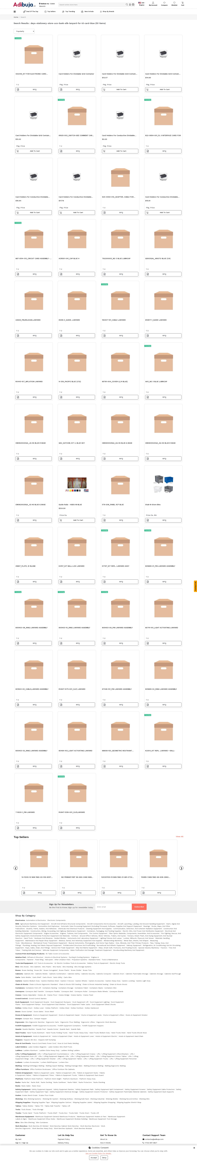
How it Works (105, 1143)
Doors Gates (38, 1011)
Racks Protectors (85, 1082)
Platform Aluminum (70, 1079)
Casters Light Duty (143, 981)
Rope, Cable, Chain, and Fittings (37, 948)
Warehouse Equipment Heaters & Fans (91, 1116)
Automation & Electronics (36, 920)
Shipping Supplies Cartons (61, 1102)
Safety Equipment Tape (39, 1092)
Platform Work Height (53, 1079)
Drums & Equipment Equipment (45, 1015)
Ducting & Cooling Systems (79, 957)
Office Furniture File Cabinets (63, 1069)
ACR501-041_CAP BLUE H (69, 258)
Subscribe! (139, 907)
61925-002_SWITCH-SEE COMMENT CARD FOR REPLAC (76, 136)
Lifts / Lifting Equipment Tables (69, 1059)
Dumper (18, 1018)
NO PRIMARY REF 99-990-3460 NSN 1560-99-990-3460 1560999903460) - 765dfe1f (77, 877)
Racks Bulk (35, 1082)
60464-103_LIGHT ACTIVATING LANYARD (75, 751)
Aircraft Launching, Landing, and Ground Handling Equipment (141, 924)
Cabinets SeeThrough (173, 974)
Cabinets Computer (103, 974)
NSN (17, 924)
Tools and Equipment (24, 963)
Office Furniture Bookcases (40, 1069)
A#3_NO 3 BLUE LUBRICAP (156, 382)
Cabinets (19, 974)
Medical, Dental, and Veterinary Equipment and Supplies (80, 940)
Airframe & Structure (35, 957)
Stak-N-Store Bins (153, 505)
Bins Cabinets (35, 967)
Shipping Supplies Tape (41, 1102)
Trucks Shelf (52, 1113)
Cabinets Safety (74, 974)
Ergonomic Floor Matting (70, 1022)
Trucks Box (63, 1113)
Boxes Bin (38, 970)
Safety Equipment (22, 1089)
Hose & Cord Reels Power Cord (44, 1043)
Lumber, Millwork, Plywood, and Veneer (138, 938)
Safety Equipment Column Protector (93, 1092)
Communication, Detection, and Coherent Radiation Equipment (137, 929)
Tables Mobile (27, 1106)
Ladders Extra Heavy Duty (49, 1050)
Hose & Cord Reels (23, 1043)
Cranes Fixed (88, 995)
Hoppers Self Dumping (47, 1040)
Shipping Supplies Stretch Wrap (129, 1102)
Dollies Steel (64, 1008)
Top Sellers (51, 11)
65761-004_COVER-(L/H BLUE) (115, 382)
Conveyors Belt (67, 991)
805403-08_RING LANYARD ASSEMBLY (31, 628)
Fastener (30, 960)
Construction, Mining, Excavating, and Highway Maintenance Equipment (58, 931)
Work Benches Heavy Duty (42, 1128)
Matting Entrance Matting (93, 1066)
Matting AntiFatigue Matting (33, 1066)
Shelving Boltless (66, 1099)
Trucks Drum (84, 1113)
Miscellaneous (26, 943)
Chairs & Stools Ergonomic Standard (43, 984)
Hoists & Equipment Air (42, 1036)
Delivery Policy (63, 1143)
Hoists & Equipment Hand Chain (131, 1036)
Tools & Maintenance (110, 960)
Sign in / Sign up (21, 1143)
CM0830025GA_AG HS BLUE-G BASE (117, 443)
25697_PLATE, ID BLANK (26, 566)
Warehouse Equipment (24, 1116)
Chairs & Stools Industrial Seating (95, 984)
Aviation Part (20, 957)
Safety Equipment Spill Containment (109, 1089)
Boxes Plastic (64, 970)
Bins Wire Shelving (27, 1122)
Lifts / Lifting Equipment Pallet (82, 1056)
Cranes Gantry (76, 995)
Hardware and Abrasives (43, 938)
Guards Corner (52, 1029)
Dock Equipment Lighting (99, 1002)
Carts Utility (57, 977)
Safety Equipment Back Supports (161, 1092)
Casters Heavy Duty (112, 981)
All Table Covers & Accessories (57, 954)
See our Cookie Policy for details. (98, 1153)
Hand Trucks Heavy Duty (78, 1033)
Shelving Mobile (112, 1099)
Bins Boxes (24, 967)
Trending (18, 38)
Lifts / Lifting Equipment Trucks (95, 1059)
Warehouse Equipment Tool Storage (103, 1119)
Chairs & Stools (21, 984)
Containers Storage (65, 988)
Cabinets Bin (29, 974)
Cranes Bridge (64, 995)
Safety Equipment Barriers (64, 1089)
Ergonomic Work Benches (106, 1022)
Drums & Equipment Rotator (137, 1015)
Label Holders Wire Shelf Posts (60, 1047)
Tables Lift (66, 1106)
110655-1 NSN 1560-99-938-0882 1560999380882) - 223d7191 (154, 877)
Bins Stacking (68, 967)
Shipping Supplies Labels (82, 1102)
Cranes (18, 995)
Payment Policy (64, 1139)
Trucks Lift (95, 1113)
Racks (17, 1082)
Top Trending (70, 11)
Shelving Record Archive (128, 1099)
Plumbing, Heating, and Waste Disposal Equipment (42, 945)
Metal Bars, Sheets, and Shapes (136, 940)
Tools (17, 1109)
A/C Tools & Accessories (43, 963)
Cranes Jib (42, 995)
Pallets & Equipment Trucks (66, 1075)
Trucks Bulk (73, 1113)
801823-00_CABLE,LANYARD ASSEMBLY (32, 689)
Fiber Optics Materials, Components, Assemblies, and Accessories (134, 933)
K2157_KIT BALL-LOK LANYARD (71, 566)
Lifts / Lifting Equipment (25, 1054)
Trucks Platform (40, 1113)
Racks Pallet (72, 1082)
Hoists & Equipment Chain (62, 1036)
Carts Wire (68, 977)
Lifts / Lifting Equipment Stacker (43, 1059)
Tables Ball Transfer (52, 1106)
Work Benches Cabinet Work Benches (64, 1126)
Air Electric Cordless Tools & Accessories (70, 963)
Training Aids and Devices (31, 950)
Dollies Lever (39, 1008)
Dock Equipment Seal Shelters (53, 1004)
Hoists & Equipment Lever (84, 1036)
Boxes (17, 970)
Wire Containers (42, 1122)
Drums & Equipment (23, 1015)
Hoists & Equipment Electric (106, 1036)
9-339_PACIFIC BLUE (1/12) (70, 382)
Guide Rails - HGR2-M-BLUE (70, 505)
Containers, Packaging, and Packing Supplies (104, 931)
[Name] (127, 4)
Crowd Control (21, 998)
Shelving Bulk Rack (81, 1099)
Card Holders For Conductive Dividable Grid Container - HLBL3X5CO (32, 197)
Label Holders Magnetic (37, 1047)
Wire (17, 1122)
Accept (94, 1158)
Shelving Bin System (50, 1099)
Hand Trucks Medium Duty (99, 1033)
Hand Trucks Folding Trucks (56, 1033)
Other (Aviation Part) (62, 960)
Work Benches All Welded (38, 1126)
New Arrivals (89, 11)
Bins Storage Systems (82, 967)
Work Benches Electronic (90, 1126)
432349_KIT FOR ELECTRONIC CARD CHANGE (31, 74)
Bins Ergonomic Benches (34, 1022)
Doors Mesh (49, 1011)
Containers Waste (96, 988)
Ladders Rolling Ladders (70, 1050)
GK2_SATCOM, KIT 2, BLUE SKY (72, 443)
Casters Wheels (81, 981)
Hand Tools (28, 938)
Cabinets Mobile (41, 974)
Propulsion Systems (79, 960)
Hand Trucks (20, 1033)
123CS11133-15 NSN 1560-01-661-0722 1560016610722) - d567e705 (116, 877)
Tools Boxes (26, 1109)
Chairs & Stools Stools (118, 984)
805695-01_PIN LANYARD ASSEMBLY (160, 566)
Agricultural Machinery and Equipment (34, 924)
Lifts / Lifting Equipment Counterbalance (53, 1054)
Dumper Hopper (40, 1018)
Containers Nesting (50, 988)
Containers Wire (110, 988)
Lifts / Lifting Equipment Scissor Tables (111, 1056)
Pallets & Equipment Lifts (66, 1073)
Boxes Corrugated (50, 970)
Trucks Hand (27, 1113)
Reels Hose (36, 1086)
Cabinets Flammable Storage (137, 974)
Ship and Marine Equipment (86, 948)
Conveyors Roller (81, 991)
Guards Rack (64, 1029)
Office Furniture (22, 1069)
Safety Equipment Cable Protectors (161, 1089)
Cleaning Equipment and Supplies (99, 929)
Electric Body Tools (117, 963)
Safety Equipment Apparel (42, 1089)
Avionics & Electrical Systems (56, 957)
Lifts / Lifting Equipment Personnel (123, 1059)
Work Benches (21, 1126)
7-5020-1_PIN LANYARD (25, 812)
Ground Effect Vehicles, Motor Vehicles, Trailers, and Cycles (103, 936)
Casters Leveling (128, 981)
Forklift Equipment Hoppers (93, 1026)
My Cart (18, 1139)
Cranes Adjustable (29, 995)
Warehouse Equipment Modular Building (72, 1119)
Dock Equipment (22, 1002)
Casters (18, 981)
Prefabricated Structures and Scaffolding (79, 945)
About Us (103, 1139)
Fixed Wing (39, 960)
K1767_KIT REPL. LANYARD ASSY (115, 566)
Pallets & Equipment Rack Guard (91, 1075)
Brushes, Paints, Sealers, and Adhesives (41, 929)
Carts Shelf (36, 977)
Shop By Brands (108, 11)
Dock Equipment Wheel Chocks (104, 1004)
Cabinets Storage (156, 974)
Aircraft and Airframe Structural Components (68, 924)
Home (16, 17)
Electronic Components (56, 920)
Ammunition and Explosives (48, 926)
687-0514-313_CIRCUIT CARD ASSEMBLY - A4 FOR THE (33, 259)
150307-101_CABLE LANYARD (114, 320)
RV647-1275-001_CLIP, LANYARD (72, 689)
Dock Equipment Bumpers (61, 1002)
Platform (19, 1079)
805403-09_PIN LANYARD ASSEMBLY (117, 628)
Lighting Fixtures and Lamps (111, 938)
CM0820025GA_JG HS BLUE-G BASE (31, 505)
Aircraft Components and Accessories (101, 924)
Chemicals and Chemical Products (71, 929)
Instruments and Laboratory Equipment (83, 938)
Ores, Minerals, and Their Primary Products (132, 943)
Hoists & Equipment (23, 1036)
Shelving (19, 1099)
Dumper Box (28, 1018)
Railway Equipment (134, 945)
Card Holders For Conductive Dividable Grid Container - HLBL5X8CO (75, 197)
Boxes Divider (76, 970)
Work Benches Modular (83, 1128)
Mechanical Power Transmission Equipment (50, 943)
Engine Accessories (51, 933)
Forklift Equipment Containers (69, 1026)
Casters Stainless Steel (50, 981)
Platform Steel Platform (33, 1079)
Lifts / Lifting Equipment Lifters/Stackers (112, 1054)
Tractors (164, 948)
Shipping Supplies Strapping (104, 1102)
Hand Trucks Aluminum (35, 1033)
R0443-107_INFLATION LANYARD (29, 382)
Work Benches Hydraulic (63, 1128)
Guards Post (41, 1029)
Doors (17, 1011)
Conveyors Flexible (52, 991)
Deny (104, 1158)
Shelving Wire (144, 1099)
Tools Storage (37, 1109)
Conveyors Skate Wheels (98, 991)
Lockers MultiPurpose (48, 1062)
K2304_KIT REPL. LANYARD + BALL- (160, 751)
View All (179, 836)
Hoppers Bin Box (30, 1040)
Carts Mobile (26, 977)
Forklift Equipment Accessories (44, 1026)
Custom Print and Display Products (29, 954)
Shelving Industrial (97, 1099)
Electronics (20, 920)
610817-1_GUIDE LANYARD (156, 320)
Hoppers (18, 1040)
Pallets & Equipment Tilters (43, 1075)
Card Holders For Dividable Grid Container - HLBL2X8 (119, 74)
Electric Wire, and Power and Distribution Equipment (143, 931)
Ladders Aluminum (30, 1050)
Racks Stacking (99, 1082)
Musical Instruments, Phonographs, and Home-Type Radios (91, 943)
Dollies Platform (51, 1008)
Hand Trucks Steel (118, 1033)
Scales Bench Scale (29, 1095)
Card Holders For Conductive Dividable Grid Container (118, 136)
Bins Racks (57, 967)
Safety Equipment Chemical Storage (64, 1092)
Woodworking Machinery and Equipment (128, 950)
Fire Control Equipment (98, 933)
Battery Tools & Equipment (97, 963)
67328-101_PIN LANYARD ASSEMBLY (117, 689)
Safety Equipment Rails (84, 1089)
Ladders (18, 1050)
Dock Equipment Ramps (31, 1004)
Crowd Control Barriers (38, 998)
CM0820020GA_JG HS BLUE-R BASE (31, 443)
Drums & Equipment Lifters (113, 1015)
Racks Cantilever (59, 1082)
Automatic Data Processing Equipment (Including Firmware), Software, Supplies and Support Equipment (101, 926)
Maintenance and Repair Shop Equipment (41, 940)
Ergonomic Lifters (88, 1022)
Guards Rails (75, 1029)
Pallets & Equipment (23, 1073)
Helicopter (49, 960)
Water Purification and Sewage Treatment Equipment (91, 950)
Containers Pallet (81, 988)
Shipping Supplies (22, 1102)
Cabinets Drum (118, 974)
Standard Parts (94, 960)
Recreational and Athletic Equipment (111, 945)
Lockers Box (63, 1062)
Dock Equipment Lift (80, 1002)
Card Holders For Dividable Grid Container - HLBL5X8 (163, 74)
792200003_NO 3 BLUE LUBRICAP (116, 258)
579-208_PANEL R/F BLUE (113, 505)
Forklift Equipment (23, 1026)
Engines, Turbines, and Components (74, 933)
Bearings (146, 926)
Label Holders (21, 1047)
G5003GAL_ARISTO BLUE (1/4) (158, 258)
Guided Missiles (60, 938)
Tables (18, 1106)
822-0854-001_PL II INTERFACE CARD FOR (163, 135)
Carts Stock (47, 977)
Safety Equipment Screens (135, 1089)
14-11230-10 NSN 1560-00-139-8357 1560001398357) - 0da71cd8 (36, 877)
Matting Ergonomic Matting (115, 1066)
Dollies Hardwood (92, 1008)
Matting (18, 1066)
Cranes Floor (52, 995)
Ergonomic (19, 1022)
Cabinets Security (88, 974)
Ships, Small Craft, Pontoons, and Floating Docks (118, 948)
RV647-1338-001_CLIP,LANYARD (72, 812)
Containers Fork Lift (33, 988)
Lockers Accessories (31, 1062)
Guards (18, 1029)
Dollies (18, 1008)
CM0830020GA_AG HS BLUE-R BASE (160, 443)
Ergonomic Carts (52, 1022)
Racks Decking (46, 1082)
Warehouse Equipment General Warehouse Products (55, 1116)
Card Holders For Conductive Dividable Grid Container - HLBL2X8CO (161, 197)
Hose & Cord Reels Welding (68, 1043)
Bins (17, 967)
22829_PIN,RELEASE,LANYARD (28, 320)
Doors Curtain (27, 1011)
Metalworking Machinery (113, 940)
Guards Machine (28, 1029)
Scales (18, 1095)
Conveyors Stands (116, 991)
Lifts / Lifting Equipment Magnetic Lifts (53, 1056)
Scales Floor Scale (46, 1095)
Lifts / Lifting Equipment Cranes (83, 1054)
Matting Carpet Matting (54, 1066)
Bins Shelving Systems (32, 1099)
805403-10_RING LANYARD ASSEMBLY (74, 628)
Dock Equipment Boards (39, 1002)
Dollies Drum (27, 1008)
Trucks (18, 1113)
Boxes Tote (87, 970)
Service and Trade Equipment (62, 948)
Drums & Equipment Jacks (91, 1015)
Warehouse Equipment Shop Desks (41, 1119)
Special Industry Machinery (148, 948)
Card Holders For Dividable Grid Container (76, 74)
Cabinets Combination (57, 974)
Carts (17, 977)
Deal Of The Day (32, 11)
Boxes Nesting (27, 970)
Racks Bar (25, 1082)
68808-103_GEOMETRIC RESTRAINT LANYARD (117, 751)
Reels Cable (25, 1086)
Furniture (74, 936)
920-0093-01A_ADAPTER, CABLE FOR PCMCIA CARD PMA (118, 197)
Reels (17, 1086)
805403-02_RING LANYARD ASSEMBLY (31, 751)
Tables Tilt (39, 1106)
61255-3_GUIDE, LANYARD (69, 320)
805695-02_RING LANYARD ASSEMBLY (161, 689)
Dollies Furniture (77, 1008)
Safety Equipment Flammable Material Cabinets (127, 1092)
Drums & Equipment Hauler (69, 1015)
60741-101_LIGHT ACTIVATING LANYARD (161, 628)
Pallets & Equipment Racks (87, 1073)
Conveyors (19, 991)
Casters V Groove (67, 981)
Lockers (18, 1062)
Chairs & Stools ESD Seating (70, 984)
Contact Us (195, 586)
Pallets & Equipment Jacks (44, 1073)
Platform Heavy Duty (87, 1079)
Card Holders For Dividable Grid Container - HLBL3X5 (33, 136)
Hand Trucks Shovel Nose (137, 1033)
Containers (19, 988)
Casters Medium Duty (31, 981)
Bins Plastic (46, 967)
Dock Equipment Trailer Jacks (78, 1004)
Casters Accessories (96, 981)
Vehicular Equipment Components (56, 950)
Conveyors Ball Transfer (34, 991)
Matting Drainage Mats (73, 1066)
